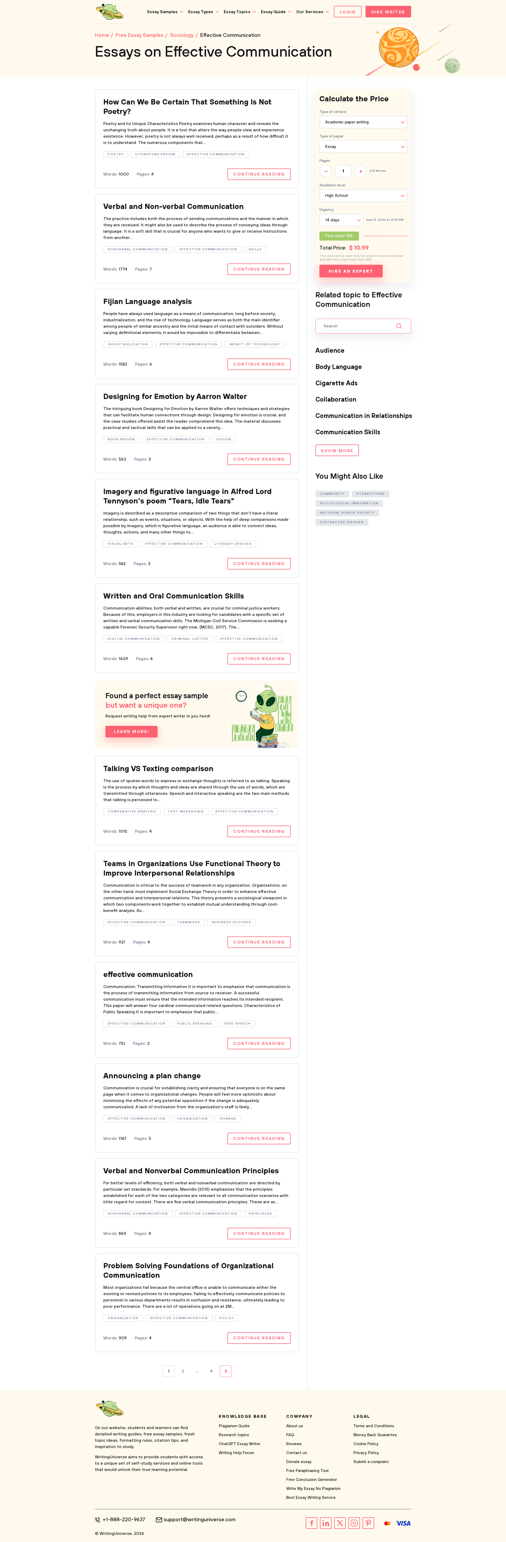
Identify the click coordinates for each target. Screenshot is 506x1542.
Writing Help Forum (236, 1452)
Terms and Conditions (373, 1426)
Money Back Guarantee (375, 1435)
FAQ (290, 1435)
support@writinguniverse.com (200, 1520)
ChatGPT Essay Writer (239, 1443)
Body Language (338, 367)
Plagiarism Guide (234, 1426)
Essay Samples (162, 11)
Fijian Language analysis (147, 301)
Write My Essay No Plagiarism (313, 1488)
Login (348, 12)
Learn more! (131, 731)
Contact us (296, 1452)
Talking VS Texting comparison (158, 769)
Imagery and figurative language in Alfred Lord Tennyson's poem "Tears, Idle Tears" (187, 496)
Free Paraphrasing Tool (307, 1470)
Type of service (332, 111)
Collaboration (335, 400)
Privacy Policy (366, 1452)
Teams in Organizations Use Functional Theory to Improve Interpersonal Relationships (191, 868)
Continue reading (259, 174)
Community (332, 494)
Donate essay (299, 1461)
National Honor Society (347, 513)
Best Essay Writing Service (311, 1497)
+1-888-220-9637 (124, 1520)
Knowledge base (243, 1416)
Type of (331, 136)
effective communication (148, 974)
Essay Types (200, 11)
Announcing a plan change (152, 1076)
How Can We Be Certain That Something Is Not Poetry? (187, 107)
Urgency (326, 209)
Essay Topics (237, 11)
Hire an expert (351, 271)
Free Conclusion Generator (311, 1479)
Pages (324, 160)
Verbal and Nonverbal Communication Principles (191, 1171)
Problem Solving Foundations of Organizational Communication (188, 1270)
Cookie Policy (365, 1443)
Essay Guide (273, 11)
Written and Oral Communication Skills (173, 596)
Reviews (294, 1443)
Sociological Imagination (349, 503)
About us (294, 1426)
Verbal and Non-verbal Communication (173, 206)
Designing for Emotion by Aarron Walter (175, 396)
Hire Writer (388, 12)
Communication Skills (347, 432)
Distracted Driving (342, 522)
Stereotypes (370, 494)
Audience (329, 351)
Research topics (234, 1435)
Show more (337, 450)
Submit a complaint (371, 1461)
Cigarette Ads (336, 383)
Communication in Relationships (363, 416)
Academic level (332, 185)
